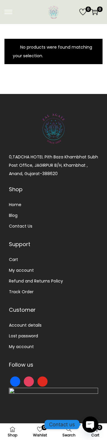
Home (15, 205)
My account (21, 270)
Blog (13, 215)
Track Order (21, 292)
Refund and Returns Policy (36, 281)
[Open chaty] (90, 424)
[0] (82, 12)
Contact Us (20, 226)
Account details (25, 325)
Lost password (23, 336)
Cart (13, 260)
